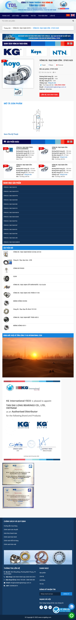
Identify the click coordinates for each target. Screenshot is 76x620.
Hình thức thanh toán (10, 533)
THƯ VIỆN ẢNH (43, 15)
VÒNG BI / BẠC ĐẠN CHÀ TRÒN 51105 (26, 293)
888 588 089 (31, 580)
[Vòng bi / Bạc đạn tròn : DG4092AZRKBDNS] (9, 150)
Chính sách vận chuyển (11, 529)
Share (51, 65)
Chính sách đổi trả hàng (11, 540)
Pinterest (60, 65)
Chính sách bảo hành (10, 537)
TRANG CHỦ (6, 15)
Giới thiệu (42, 580)
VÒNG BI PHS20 (18, 268)
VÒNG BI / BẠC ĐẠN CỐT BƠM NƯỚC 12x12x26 (29, 285)
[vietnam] (68, 15)
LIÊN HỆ (52, 15)
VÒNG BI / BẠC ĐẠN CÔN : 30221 (60, 165)
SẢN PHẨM (24, 15)
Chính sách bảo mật (10, 544)
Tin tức (41, 584)
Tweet (44, 65)
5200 (15, 276)
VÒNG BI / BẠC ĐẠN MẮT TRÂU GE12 (26, 317)
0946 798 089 (21, 580)
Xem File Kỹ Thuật (11, 134)
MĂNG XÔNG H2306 (20, 301)
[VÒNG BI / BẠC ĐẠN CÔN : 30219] (9, 168)
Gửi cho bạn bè (46, 72)
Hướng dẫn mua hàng (10, 526)
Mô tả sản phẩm (13, 103)
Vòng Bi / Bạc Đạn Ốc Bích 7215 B (24, 309)
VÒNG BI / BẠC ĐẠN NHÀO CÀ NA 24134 (27, 252)
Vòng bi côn (52, 83)
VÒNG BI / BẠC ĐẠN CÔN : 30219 (24, 165)
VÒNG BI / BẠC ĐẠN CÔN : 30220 (60, 148)
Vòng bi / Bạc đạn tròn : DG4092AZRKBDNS (24, 148)
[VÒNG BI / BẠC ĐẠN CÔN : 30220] (45, 151)
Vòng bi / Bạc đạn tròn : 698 (22, 260)
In (55, 72)
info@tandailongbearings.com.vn (20, 583)
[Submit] (73, 21)
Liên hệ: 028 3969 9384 (49, 95)
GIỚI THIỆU (15, 15)
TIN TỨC (33, 15)
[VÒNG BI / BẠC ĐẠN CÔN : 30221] (45, 168)
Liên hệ (41, 576)
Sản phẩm (42, 572)
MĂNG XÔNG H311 (19, 325)
